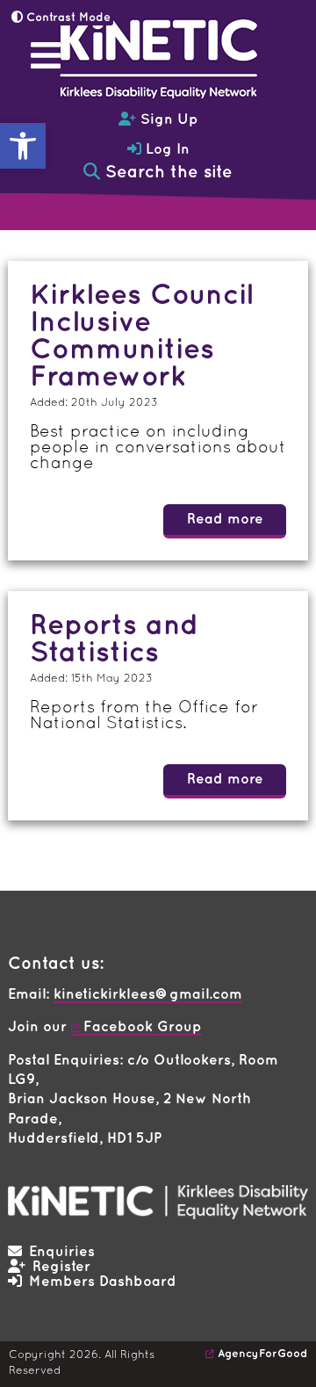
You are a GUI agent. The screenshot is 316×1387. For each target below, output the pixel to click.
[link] (23, 146)
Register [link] (61, 1267)
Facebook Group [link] (142, 1027)
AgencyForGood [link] (262, 1353)
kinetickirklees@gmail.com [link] (148, 994)
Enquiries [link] (62, 1252)
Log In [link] (165, 149)
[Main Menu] (46, 55)
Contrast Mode (67, 17)
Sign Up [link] (167, 119)
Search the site (166, 172)
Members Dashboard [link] (102, 1282)
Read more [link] (225, 519)
